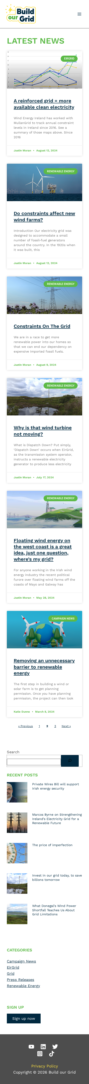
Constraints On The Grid (42, 326)
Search (13, 752)
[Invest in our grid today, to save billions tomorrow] (17, 883)
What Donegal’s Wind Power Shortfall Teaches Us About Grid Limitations (54, 910)
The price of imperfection (52, 845)
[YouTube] (31, 1046)
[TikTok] (51, 1053)
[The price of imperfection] (17, 853)
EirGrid (13, 967)
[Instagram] (39, 1053)
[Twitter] (55, 1046)
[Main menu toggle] (79, 14)
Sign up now (23, 1018)
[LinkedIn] (43, 1046)
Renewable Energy (23, 986)
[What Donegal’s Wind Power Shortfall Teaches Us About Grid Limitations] (17, 914)
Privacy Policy (44, 1066)
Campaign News (21, 961)
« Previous (25, 726)
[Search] (70, 761)
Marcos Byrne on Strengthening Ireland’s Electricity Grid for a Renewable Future (57, 819)
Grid (10, 973)
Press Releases (20, 980)
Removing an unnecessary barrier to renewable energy (44, 667)
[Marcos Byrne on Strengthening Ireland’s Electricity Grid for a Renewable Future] (17, 822)
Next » (66, 726)
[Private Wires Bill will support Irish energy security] (17, 792)
